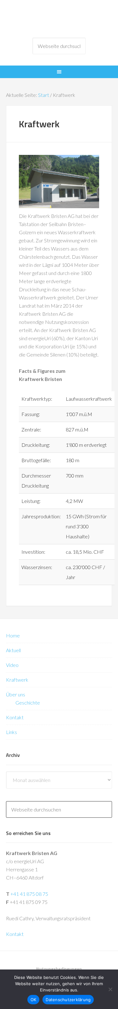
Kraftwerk (17, 680)
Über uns (15, 694)
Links (11, 732)
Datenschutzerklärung (68, 999)
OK (34, 999)
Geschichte (27, 702)
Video (12, 665)
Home (13, 635)
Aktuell (13, 650)
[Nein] (110, 989)
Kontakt (15, 717)
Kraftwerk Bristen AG (59, 18)
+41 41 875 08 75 (29, 894)
